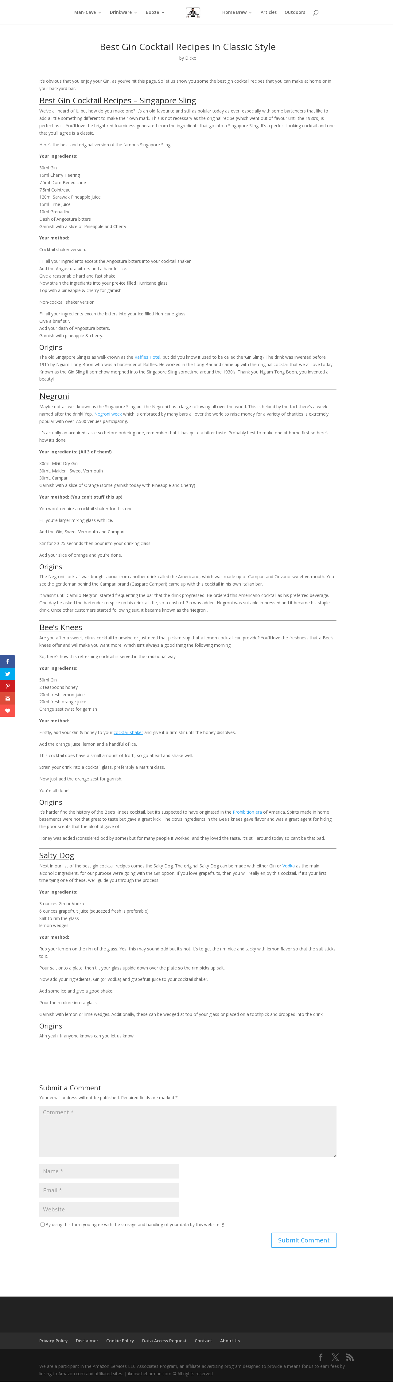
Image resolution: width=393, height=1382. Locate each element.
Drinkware (121, 12)
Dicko (190, 58)
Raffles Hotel (147, 357)
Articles (269, 12)
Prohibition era (247, 812)
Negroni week (108, 414)
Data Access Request (164, 1341)
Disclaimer (87, 1341)
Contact (203, 1341)
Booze (152, 12)
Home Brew (234, 12)
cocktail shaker (128, 732)
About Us (230, 1341)
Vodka (288, 866)
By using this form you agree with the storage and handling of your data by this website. (134, 1224)
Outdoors (295, 12)
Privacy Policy (53, 1341)
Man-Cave (85, 12)
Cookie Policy (120, 1341)
